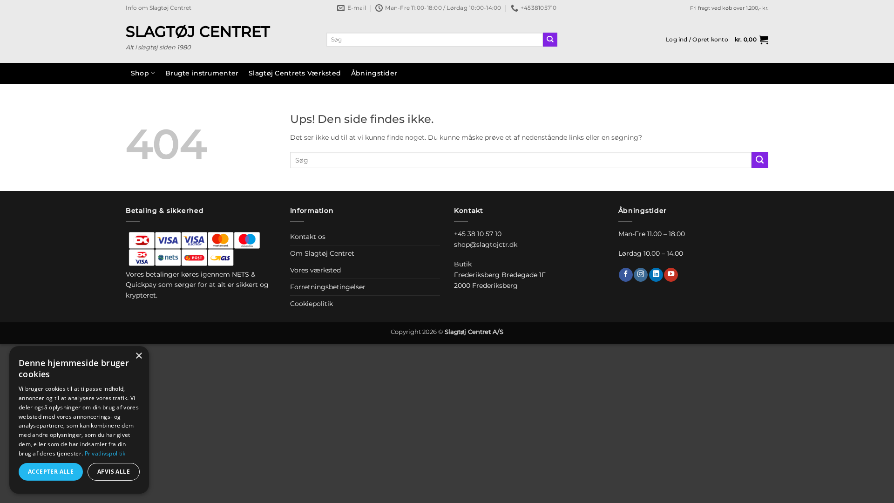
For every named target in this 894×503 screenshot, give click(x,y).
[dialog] (79, 420)
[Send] (550, 40)
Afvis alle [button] (113, 472)
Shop (140, 73)
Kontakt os (307, 236)
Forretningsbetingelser (328, 287)
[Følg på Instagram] (641, 275)
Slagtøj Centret (198, 31)
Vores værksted (315, 270)
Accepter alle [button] (51, 472)
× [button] (138, 356)
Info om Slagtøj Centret (158, 8)
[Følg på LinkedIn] (656, 275)
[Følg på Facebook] (626, 275)
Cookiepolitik (311, 303)
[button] (697, 39)
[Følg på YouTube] (671, 275)
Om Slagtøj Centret (322, 253)
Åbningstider (374, 73)
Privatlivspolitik (105, 453)
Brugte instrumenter (201, 73)
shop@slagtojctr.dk (485, 244)
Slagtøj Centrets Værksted (295, 73)
